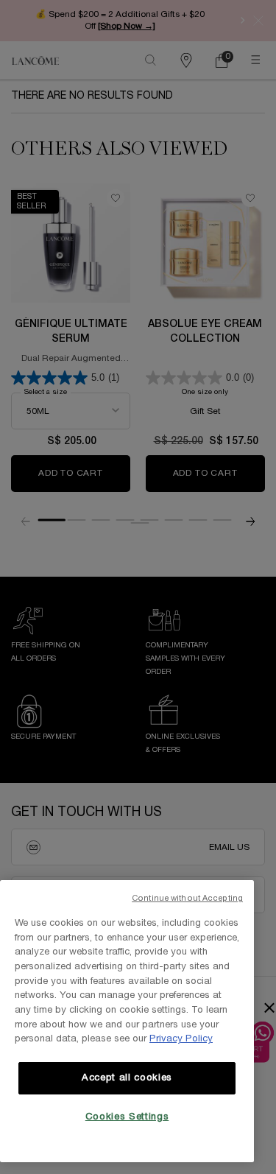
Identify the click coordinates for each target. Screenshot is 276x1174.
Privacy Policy (181, 1039)
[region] (127, 1021)
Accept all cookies (127, 1078)
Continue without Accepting (187, 898)
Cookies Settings (127, 1117)
